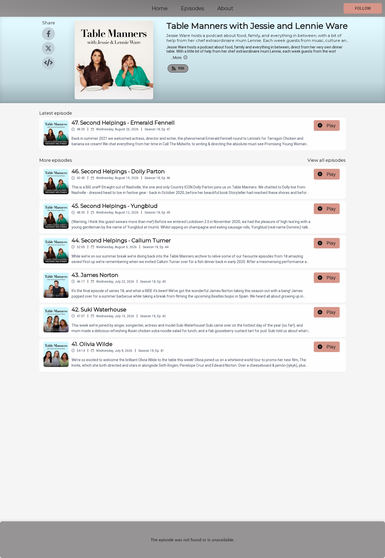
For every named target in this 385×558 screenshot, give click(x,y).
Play (331, 125)
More (176, 57)
